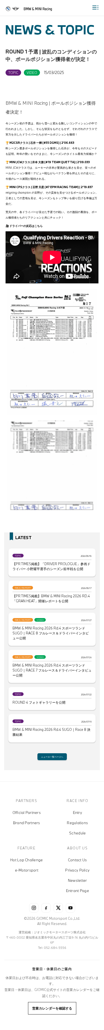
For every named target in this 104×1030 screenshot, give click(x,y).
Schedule (77, 833)
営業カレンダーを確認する (52, 1008)
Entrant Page (77, 890)
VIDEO (32, 72)
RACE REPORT (23, 587)
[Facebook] (46, 908)
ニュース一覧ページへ (52, 756)
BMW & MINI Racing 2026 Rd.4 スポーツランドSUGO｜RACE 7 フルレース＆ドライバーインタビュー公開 (52, 670)
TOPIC (13, 72)
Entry (77, 812)
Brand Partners (26, 822)
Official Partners (26, 812)
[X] (58, 908)
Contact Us (77, 859)
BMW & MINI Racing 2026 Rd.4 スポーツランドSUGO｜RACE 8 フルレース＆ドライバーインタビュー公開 (50, 633)
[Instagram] (34, 908)
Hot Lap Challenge (26, 859)
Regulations (77, 822)
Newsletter (77, 880)
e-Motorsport (26, 870)
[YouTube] (70, 908)
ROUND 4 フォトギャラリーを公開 (38, 702)
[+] (52, 465)
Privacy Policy (77, 870)
